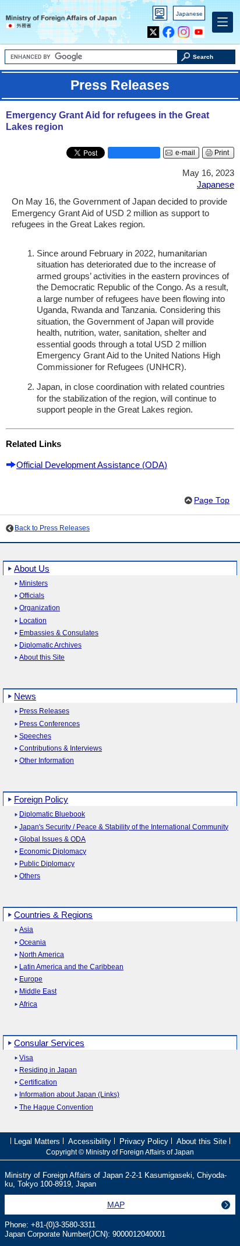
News (25, 696)
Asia (26, 930)
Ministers (33, 583)
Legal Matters (37, 1141)
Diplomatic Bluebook (52, 814)
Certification (38, 1082)
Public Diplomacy (47, 864)
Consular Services (49, 1043)
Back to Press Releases (52, 528)
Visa (26, 1058)
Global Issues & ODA (52, 839)
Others (29, 876)
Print (221, 153)
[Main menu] (222, 22)
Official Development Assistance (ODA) (91, 465)
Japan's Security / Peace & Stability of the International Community (123, 827)
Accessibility (89, 1141)
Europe (31, 979)
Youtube (199, 29)
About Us (32, 568)
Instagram (184, 29)
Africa (28, 1004)
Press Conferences (49, 724)
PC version (160, 15)
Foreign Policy (41, 799)
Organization (39, 608)
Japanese (189, 13)
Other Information (46, 761)
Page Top (212, 500)
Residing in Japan (48, 1070)
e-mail (185, 153)
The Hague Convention (56, 1107)
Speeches (35, 736)
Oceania (32, 942)
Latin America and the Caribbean (71, 967)
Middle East (38, 991)
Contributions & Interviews (60, 748)
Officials (31, 596)
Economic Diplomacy (52, 852)
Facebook (169, 29)
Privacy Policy (143, 1141)
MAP (116, 1204)
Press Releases (44, 711)
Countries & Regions (53, 915)
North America (41, 955)
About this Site (42, 657)
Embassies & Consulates (58, 633)
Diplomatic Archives (50, 645)
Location (33, 621)
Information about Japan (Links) (69, 1095)
